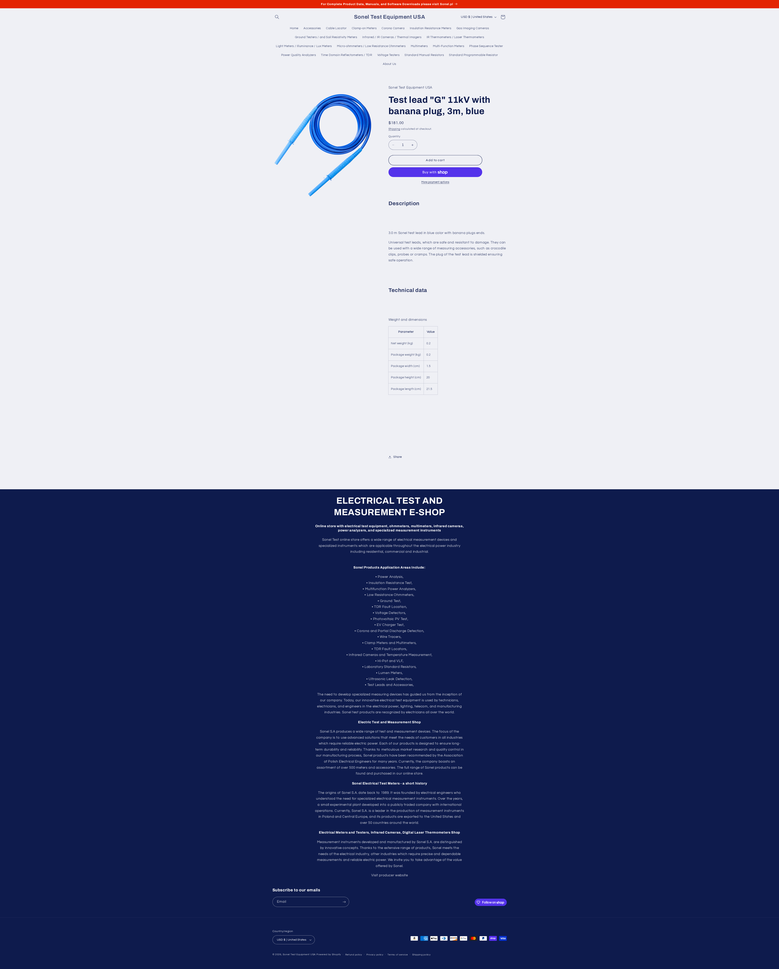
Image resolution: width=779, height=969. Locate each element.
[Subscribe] (344, 902)
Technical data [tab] (407, 290)
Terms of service (397, 955)
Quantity (394, 136)
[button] (277, 17)
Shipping (394, 129)
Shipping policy (421, 955)
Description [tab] (404, 203)
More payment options (435, 182)
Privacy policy (374, 955)
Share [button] (397, 456)
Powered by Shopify (328, 954)
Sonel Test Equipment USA (299, 954)
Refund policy (353, 955)
